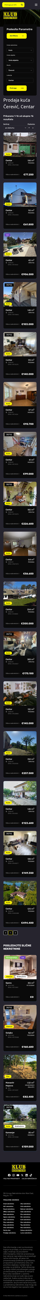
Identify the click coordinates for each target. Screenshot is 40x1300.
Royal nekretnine (8, 1209)
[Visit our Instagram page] (13, 1175)
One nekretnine (25, 1227)
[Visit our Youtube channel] (18, 1175)
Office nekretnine (9, 1211)
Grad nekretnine (8, 1204)
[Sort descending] (33, 128)
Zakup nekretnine (26, 1230)
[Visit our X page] (22, 1175)
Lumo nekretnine (26, 1233)
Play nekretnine (8, 1222)
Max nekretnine (25, 1222)
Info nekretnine (25, 1206)
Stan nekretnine (8, 1219)
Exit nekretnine (25, 1219)
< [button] (5, 933)
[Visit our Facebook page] (9, 1175)
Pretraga (13, 88)
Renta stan (7, 1230)
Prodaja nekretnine (9, 1233)
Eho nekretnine (25, 1214)
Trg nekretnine (25, 1225)
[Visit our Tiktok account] (31, 1175)
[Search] (21, 4)
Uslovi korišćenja (29, 1179)
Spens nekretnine (9, 1217)
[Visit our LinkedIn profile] (26, 1175)
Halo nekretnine (25, 1211)
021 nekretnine (8, 1206)
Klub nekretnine (8, 1214)
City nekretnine (25, 1204)
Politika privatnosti (11, 1179)
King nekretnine (8, 1225)
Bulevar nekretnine (26, 1209)
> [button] (15, 933)
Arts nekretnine (8, 1227)
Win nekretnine (25, 1217)
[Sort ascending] (29, 128)
